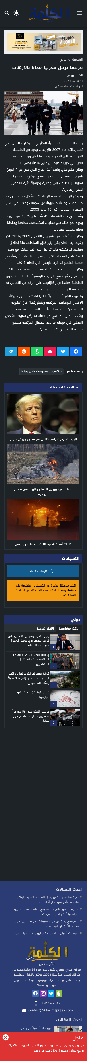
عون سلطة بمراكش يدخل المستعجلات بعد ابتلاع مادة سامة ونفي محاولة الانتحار (48, 899)
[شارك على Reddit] (24, 351)
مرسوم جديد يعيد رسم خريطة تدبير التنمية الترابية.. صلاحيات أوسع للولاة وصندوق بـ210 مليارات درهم (46, 1048)
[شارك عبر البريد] (50, 351)
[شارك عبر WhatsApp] (37, 351)
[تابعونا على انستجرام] (43, 993)
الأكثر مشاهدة (68, 628)
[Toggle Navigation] (80, 13)
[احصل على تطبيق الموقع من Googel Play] (59, 993)
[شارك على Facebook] (76, 351)
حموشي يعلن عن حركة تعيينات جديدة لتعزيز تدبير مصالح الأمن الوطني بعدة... (47, 923)
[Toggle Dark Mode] (16, 13)
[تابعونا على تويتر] (51, 993)
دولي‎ (63, 59)
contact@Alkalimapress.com (50, 1010)
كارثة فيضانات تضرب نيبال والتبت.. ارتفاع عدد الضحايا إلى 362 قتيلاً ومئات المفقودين (28, 678)
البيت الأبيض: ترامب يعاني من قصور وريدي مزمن (43, 439)
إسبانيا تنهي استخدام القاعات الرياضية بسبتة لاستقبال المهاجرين (30, 659)
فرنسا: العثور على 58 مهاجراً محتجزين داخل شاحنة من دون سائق (30, 716)
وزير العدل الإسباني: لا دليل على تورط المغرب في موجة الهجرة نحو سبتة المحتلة (28, 640)
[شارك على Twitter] (63, 351)
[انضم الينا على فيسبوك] (35, 993)
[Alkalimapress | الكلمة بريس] (47, 953)
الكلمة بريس (75, 75)
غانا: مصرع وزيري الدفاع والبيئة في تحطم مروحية (43, 491)
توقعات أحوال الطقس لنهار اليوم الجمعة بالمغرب (46, 933)
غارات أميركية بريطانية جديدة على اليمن (43, 544)
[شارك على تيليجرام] (11, 351)
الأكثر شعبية (45, 628)
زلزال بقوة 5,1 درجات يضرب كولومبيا (32, 695)
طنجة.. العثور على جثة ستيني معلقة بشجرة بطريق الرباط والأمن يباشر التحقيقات (46, 911)
